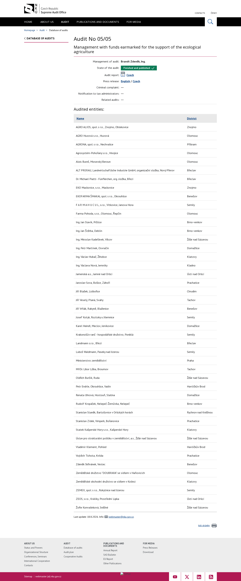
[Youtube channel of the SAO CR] (175, 576)
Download (148, 552)
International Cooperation (37, 560)
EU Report (108, 559)
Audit (65, 21)
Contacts (200, 13)
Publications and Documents (98, 21)
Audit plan (69, 552)
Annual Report (110, 550)
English (125, 81)
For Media (133, 21)
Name (80, 118)
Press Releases (150, 547)
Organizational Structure (36, 552)
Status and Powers (33, 547)
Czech (136, 81)
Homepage (29, 30)
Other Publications (112, 563)
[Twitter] (187, 576)
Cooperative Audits (73, 556)
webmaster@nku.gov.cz (121, 516)
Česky (214, 13)
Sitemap (28, 576)
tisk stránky (204, 525)
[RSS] (211, 576)
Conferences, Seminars (35, 556)
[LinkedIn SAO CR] (199, 576)
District (192, 118)
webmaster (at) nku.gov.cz (48, 576)
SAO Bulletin (109, 554)
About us (47, 21)
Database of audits (41, 38)
